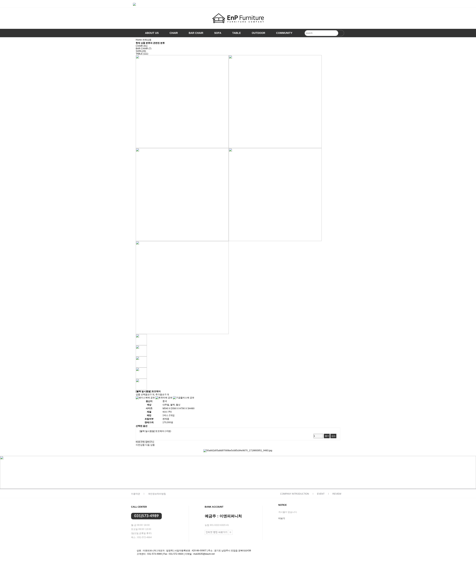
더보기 (281, 518)
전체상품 (146, 40)
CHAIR (174, 32)
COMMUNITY (284, 32)
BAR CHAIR (196, 32)
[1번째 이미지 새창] (141, 339)
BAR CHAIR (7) (143, 48)
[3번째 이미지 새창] (141, 361)
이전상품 (140, 445)
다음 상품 (150, 445)
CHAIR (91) (141, 46)
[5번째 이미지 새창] (141, 384)
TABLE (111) (142, 53)
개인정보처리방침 (157, 494)
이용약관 (135, 494)
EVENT (320, 494)
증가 (327, 436)
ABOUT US (152, 32)
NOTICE (282, 505)
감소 (333, 436)
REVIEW (336, 494)
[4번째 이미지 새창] (141, 373)
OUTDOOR (258, 32)
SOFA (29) (141, 51)
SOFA (217, 32)
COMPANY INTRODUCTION (294, 494)
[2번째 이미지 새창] (141, 350)
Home (139, 40)
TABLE (236, 32)
